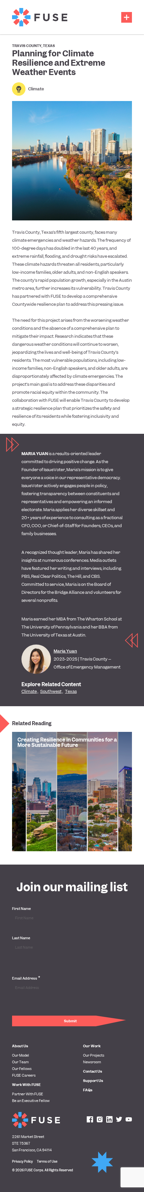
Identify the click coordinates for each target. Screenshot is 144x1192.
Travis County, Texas (33, 45)
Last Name (21, 938)
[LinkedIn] (109, 1120)
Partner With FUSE (27, 1094)
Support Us (93, 1080)
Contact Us (92, 1071)
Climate (36, 89)
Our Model (20, 1055)
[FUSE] (39, 17)
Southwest (51, 691)
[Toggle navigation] (126, 17)
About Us (20, 1046)
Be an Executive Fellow (31, 1100)
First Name (21, 908)
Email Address (26, 978)
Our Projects (93, 1055)
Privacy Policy (22, 1161)
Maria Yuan (65, 651)
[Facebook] (90, 1120)
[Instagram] (99, 1120)
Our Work (91, 1046)
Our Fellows (21, 1068)
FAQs (87, 1090)
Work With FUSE (26, 1084)
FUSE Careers (23, 1075)
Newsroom (92, 1062)
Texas (71, 691)
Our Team (20, 1062)
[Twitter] (119, 1120)
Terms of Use (47, 1161)
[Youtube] (129, 1120)
